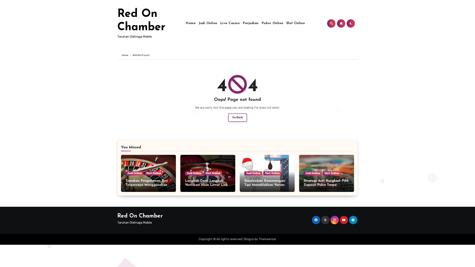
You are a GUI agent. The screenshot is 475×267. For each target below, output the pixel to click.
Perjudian (251, 23)
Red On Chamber (140, 216)
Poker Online (272, 23)
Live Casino (230, 23)
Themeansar (267, 239)
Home (191, 23)
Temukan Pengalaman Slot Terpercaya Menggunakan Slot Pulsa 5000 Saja (147, 185)
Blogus (249, 239)
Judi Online (208, 23)
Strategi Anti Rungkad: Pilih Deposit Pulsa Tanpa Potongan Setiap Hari (326, 185)
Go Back (237, 117)
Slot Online (295, 23)
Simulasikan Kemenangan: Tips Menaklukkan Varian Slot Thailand (265, 185)
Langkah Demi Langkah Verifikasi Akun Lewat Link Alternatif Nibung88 (206, 185)
